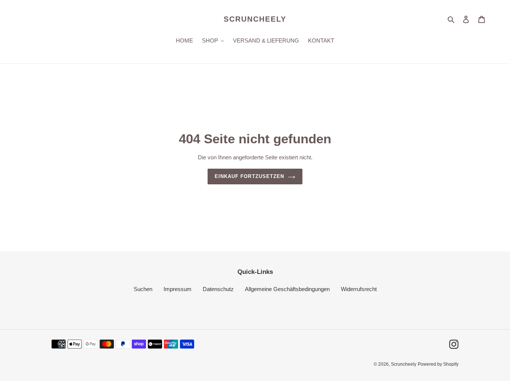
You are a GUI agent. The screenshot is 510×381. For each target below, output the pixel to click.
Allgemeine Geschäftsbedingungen (287, 289)
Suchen (143, 289)
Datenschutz (218, 289)
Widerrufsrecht (359, 289)
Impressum (178, 289)
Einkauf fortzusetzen (249, 176)
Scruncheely (255, 19)
